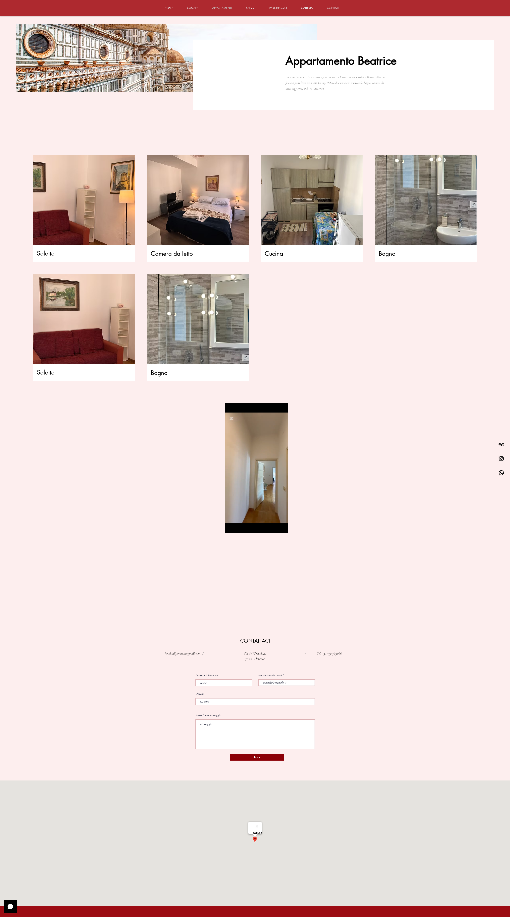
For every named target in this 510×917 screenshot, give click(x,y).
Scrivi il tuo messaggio (208, 715)
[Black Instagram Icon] (501, 459)
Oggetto (200, 693)
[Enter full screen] (282, 527)
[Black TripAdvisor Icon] (501, 444)
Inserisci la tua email (270, 674)
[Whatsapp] (501, 473)
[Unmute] (237, 527)
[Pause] (230, 527)
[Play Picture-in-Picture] (275, 527)
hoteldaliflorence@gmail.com (182, 653)
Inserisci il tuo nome (207, 674)
